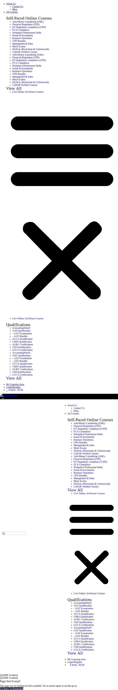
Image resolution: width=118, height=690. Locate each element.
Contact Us (17, 6)
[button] (62, 205)
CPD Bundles (19, 41)
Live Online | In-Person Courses (27, 92)
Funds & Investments (22, 35)
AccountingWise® (21, 328)
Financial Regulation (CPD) (25, 24)
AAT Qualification (21, 330)
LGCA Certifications (22, 350)
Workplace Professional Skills (26, 32)
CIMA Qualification (22, 341)
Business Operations (22, 38)
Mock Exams (18, 46)
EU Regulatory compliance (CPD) (29, 27)
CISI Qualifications (21, 347)
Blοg (14, 9)
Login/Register (13, 387)
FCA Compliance (20, 30)
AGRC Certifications (22, 344)
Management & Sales (22, 43)
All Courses (12, 12)
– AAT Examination (22, 333)
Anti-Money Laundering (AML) (28, 21)
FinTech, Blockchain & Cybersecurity (30, 49)
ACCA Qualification (22, 339)
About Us (11, 3)
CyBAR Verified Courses (24, 52)
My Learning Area (15, 384)
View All (14, 88)
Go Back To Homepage (11, 688)
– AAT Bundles (20, 336)
